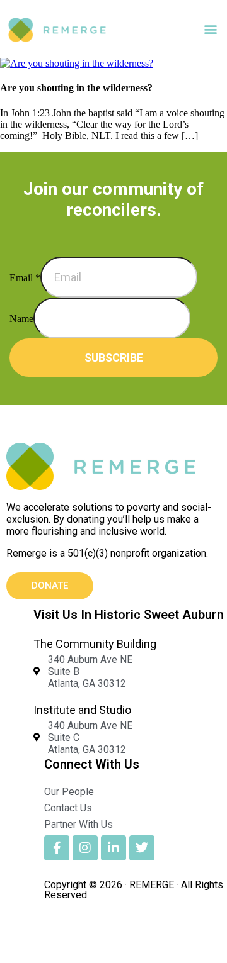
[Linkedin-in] (113, 847)
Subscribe (113, 357)
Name (21, 318)
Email (24, 277)
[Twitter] (141, 847)
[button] (210, 29)
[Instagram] (85, 847)
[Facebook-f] (56, 847)
